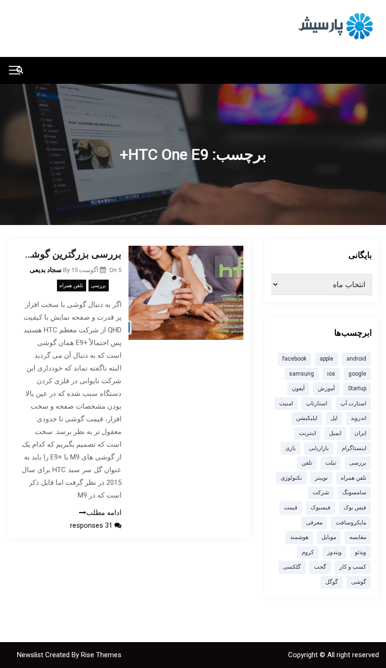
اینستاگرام (354, 448)
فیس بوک (355, 507)
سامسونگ (354, 492)
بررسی (98, 285)
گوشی (358, 582)
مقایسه (357, 537)
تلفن (307, 462)
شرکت (321, 492)
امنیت (286, 403)
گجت (320, 566)
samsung (301, 373)
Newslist (31, 655)
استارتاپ (316, 403)
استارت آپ (353, 403)
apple (326, 358)
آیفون (298, 388)
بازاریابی (319, 448)
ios (331, 373)
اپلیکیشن (306, 418)
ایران (360, 433)
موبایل (329, 537)
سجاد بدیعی (46, 270)
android (356, 358)
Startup (357, 388)
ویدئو (360, 552)
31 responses (92, 525)
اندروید (358, 418)
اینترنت (307, 433)
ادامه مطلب (103, 512)
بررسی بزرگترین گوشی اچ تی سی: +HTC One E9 (71, 254)
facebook (294, 358)
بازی (290, 448)
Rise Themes (101, 655)
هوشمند (299, 537)
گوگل (331, 582)
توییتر (321, 478)
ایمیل (335, 433)
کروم (308, 552)
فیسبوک (320, 507)
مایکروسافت (351, 522)
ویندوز (334, 552)
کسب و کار (352, 566)
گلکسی (292, 566)
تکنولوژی (291, 478)
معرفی (314, 522)
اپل (334, 418)
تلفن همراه (71, 285)
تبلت (330, 462)
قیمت (291, 507)
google (357, 373)
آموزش (326, 388)
